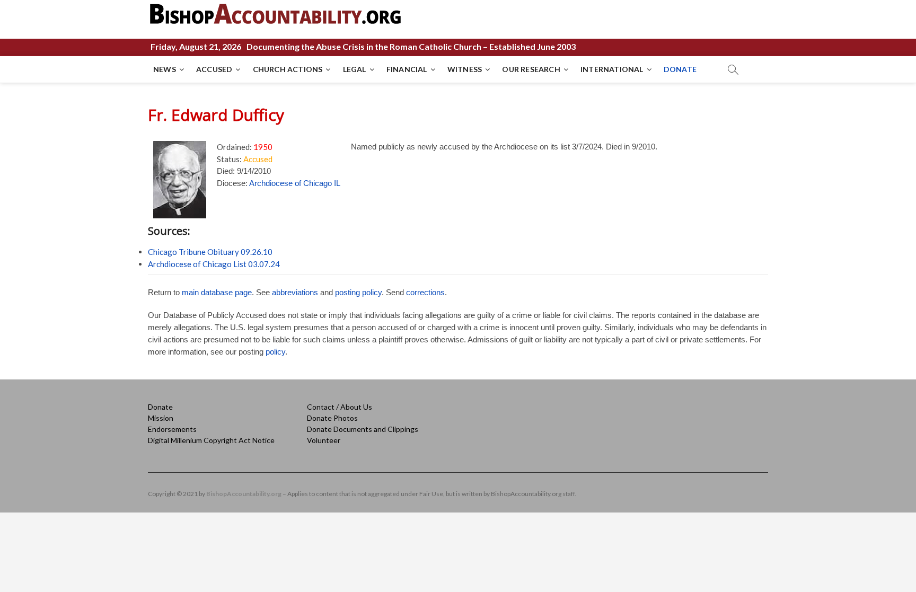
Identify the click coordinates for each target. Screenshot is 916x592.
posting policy (358, 292)
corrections (425, 292)
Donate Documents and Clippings (362, 429)
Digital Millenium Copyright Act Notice (211, 440)
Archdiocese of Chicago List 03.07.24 (214, 264)
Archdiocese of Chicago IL (294, 183)
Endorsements (172, 429)
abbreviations (295, 292)
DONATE (680, 69)
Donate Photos (332, 417)
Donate (160, 406)
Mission (160, 417)
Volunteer (323, 440)
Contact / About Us (339, 406)
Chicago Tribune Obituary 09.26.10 (210, 252)
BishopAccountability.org (243, 494)
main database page (217, 292)
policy (275, 351)
